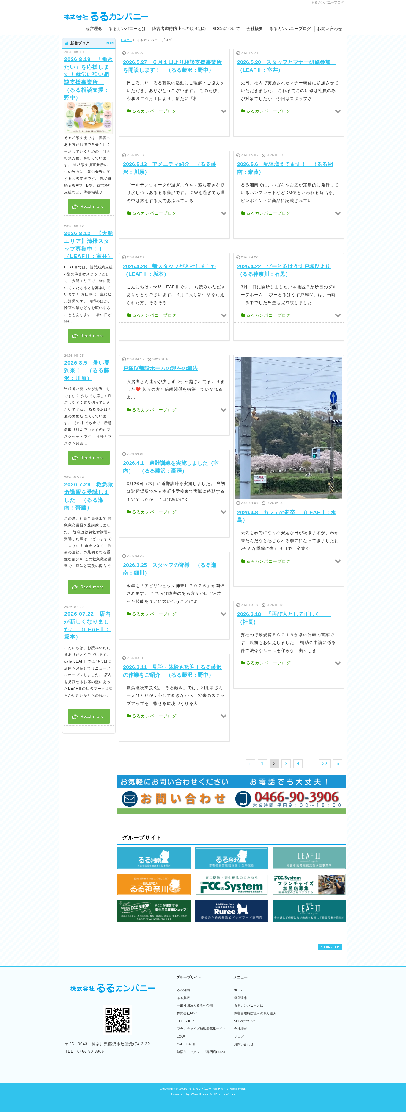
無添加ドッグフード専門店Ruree (201, 1052)
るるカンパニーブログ (290, 28)
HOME (126, 40)
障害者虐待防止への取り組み (179, 28)
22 (324, 763)
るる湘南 (183, 990)
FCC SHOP (185, 1021)
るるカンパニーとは (127, 28)
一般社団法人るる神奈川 (195, 1005)
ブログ (239, 1036)
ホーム (239, 990)
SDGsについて (226, 28)
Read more (91, 206)
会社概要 (254, 28)
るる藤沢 (183, 998)
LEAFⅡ (182, 1036)
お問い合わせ (329, 28)
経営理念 (94, 28)
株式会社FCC (187, 1013)
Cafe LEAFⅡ (186, 1044)
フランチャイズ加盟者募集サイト (201, 1028)
